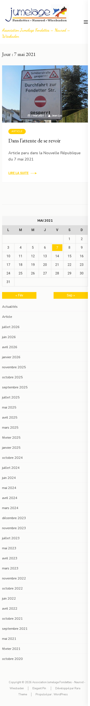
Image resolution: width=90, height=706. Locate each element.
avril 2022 (9, 608)
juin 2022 (9, 598)
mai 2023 (9, 548)
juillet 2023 (11, 538)
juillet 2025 (11, 397)
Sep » (71, 295)
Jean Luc (56, 115)
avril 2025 (9, 417)
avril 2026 (9, 347)
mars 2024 (10, 508)
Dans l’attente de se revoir (34, 140)
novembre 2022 (14, 578)
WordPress (61, 694)
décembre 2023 (14, 518)
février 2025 (11, 437)
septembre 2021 (15, 628)
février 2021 (11, 649)
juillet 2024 (11, 467)
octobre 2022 (12, 588)
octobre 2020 (12, 659)
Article (17, 131)
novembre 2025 (14, 367)
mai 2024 (9, 488)
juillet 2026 (11, 327)
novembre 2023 (14, 528)
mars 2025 (10, 427)
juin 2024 (9, 478)
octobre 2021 (12, 618)
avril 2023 (9, 558)
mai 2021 (9, 638)
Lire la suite (18, 173)
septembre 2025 (15, 387)
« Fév (19, 295)
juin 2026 (9, 337)
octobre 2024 (12, 457)
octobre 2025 (12, 377)
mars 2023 (10, 568)
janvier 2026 (11, 357)
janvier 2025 (11, 447)
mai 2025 (9, 407)
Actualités (10, 306)
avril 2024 (9, 498)
